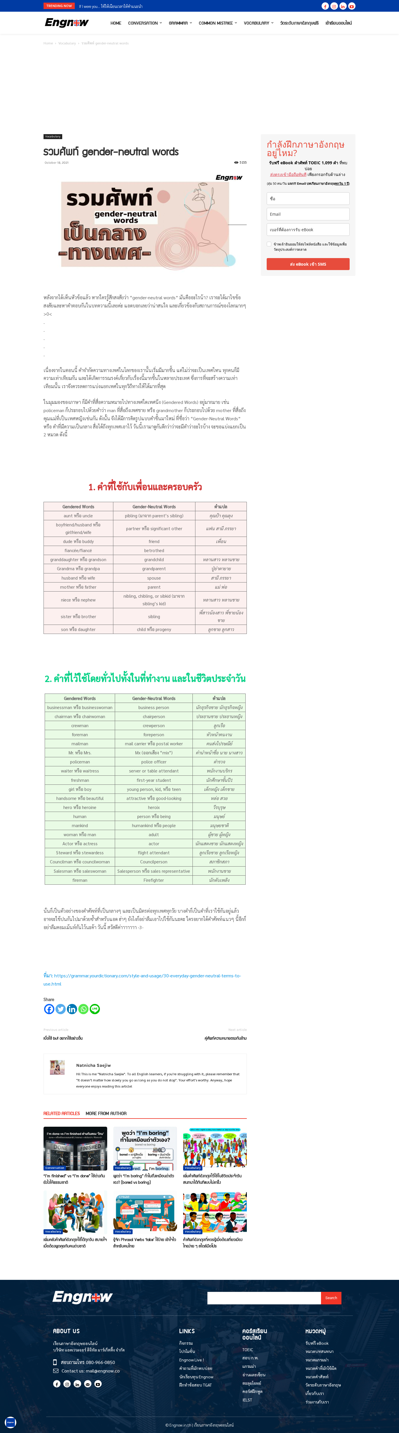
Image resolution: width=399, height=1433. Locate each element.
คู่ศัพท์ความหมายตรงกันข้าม (226, 1038)
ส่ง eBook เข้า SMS (308, 264)
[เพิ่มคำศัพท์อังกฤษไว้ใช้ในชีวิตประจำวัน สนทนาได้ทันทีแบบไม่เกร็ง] (215, 1149)
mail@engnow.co (103, 1371)
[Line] (95, 1009)
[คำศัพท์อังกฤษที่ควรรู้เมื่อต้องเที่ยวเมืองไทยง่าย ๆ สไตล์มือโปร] (215, 1212)
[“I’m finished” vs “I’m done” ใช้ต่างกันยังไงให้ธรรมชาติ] (75, 1149)
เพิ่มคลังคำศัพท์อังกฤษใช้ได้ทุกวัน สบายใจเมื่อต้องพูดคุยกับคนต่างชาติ (75, 1242)
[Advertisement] (199, 90)
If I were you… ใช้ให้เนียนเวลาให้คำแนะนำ (111, 6)
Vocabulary (67, 43)
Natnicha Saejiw (93, 1065)
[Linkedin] (343, 6)
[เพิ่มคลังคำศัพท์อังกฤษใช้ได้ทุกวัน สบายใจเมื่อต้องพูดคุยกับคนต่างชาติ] (75, 1212)
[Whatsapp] (83, 1009)
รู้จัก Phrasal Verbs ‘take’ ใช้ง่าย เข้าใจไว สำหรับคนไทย (144, 1242)
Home (48, 43)
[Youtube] (351, 6)
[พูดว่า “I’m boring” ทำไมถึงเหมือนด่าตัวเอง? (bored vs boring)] (145, 1149)
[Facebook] (325, 6)
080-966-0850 (100, 1362)
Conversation (54, 1168)
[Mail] (87, 1383)
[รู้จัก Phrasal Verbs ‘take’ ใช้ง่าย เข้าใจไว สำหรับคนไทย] (145, 1212)
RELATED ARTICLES (62, 1113)
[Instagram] (334, 6)
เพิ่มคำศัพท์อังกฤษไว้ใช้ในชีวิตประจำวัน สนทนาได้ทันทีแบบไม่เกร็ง (212, 1178)
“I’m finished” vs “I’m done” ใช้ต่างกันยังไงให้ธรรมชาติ (74, 1178)
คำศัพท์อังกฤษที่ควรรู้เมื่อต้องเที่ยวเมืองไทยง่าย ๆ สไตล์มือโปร (212, 1242)
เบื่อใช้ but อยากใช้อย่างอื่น (63, 1038)
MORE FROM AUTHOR (106, 1113)
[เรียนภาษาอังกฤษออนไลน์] (67, 23)
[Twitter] (60, 1009)
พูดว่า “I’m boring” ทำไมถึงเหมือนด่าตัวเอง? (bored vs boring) (143, 1178)
